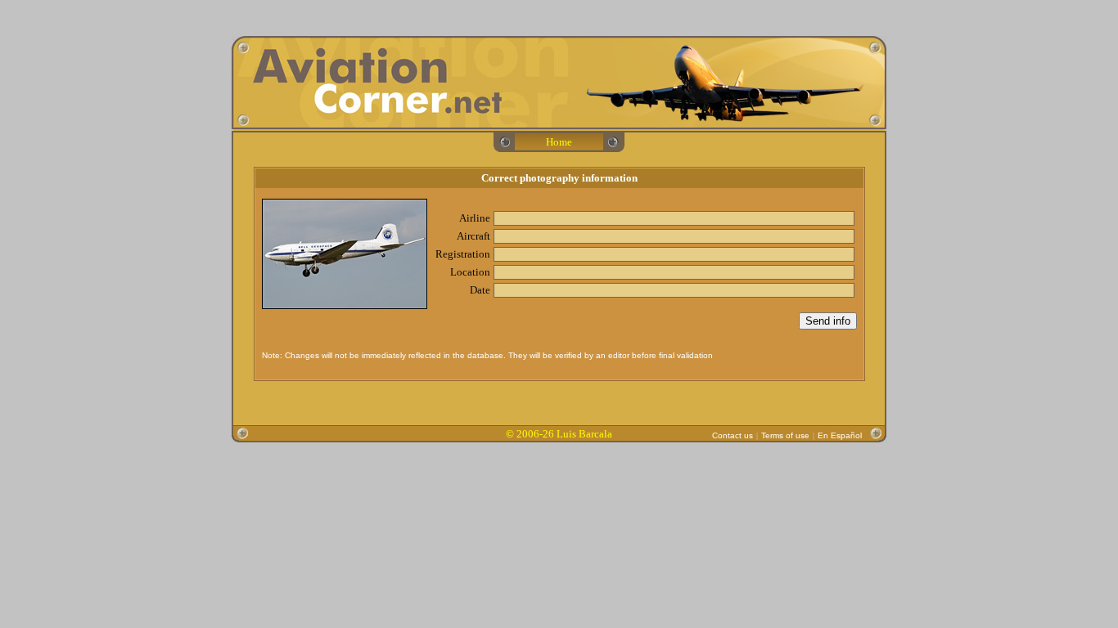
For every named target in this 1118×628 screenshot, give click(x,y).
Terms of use (785, 435)
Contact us (732, 435)
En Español (840, 435)
